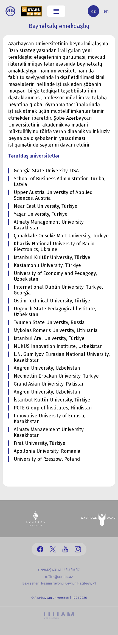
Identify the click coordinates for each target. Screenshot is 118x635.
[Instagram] (78, 549)
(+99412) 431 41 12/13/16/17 (59, 570)
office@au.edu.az (59, 577)
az (93, 11)
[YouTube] (65, 549)
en (106, 11)
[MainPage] (10, 11)
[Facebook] (40, 549)
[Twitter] (53, 549)
